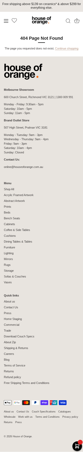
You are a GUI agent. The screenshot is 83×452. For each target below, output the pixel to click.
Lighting (9, 253)
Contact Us (11, 307)
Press (7, 313)
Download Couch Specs (19, 336)
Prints (7, 206)
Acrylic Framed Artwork (19, 195)
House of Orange (22, 436)
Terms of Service (14, 365)
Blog (6, 359)
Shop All (9, 189)
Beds (7, 212)
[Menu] (6, 21)
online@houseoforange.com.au (23, 167)
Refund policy (12, 377)
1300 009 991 (64, 97)
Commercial (11, 324)
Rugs (7, 264)
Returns (9, 371)
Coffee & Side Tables (17, 230)
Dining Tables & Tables (18, 241)
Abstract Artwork (14, 200)
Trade (7, 330)
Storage (9, 270)
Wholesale (9, 416)
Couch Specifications (44, 411)
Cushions (10, 235)
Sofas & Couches (15, 276)
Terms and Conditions (47, 416)
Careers (9, 353)
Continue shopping (66, 48)
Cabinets (9, 224)
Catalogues (64, 411)
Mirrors (8, 259)
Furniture (9, 247)
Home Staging (13, 319)
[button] (14, 21)
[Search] (68, 21)
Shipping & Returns (16, 348)
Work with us (25, 416)
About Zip (10, 342)
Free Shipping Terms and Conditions (26, 383)
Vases (8, 282)
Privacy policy (70, 416)
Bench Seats (12, 218)
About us (9, 301)
